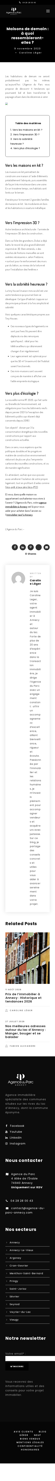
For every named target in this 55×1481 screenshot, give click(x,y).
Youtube (16, 1132)
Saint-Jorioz (18, 1289)
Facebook (17, 1126)
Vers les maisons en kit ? (26, 129)
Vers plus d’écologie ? (25, 148)
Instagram (18, 1143)
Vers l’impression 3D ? (25, 134)
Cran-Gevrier (19, 1265)
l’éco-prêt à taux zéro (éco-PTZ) (21, 487)
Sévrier (14, 1296)
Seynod (15, 1304)
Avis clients (23, 1431)
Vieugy (14, 1319)
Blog (43, 1431)
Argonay (15, 1258)
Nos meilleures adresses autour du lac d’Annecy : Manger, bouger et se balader (25, 1031)
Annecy (15, 1242)
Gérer (23, 1435)
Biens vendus (30, 1438)
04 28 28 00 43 (29, 3)
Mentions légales (30, 1442)
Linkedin (16, 1137)
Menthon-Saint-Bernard (26, 1273)
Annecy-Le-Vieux (21, 1250)
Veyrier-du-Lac (20, 1312)
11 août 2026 (13, 989)
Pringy (14, 1281)
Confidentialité (30, 1446)
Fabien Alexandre (23, 1046)
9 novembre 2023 (27, 48)
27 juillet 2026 (15, 1021)
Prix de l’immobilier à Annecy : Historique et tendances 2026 (23, 998)
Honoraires (30, 1449)
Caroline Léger (30, 52)
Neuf (37, 1435)
